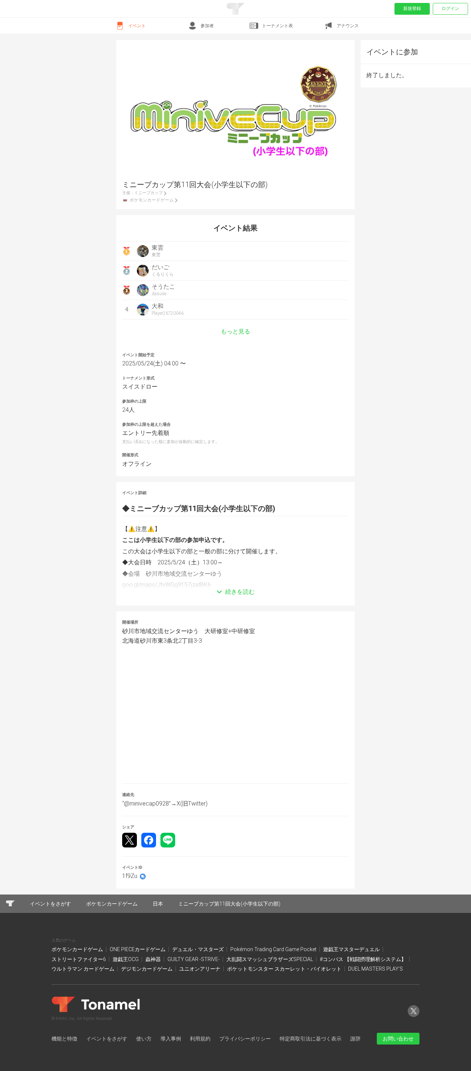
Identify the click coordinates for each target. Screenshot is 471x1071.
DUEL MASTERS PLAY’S (375, 969)
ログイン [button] (450, 8)
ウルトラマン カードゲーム (84, 969)
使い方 (144, 1039)
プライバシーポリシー (245, 1039)
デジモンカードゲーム (147, 969)
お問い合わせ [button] (398, 1039)
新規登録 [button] (412, 8)
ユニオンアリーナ (200, 969)
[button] (235, 581)
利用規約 (200, 1039)
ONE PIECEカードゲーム (138, 949)
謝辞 (355, 1039)
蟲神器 (153, 959)
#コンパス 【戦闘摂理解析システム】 (363, 959)
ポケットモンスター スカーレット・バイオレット (285, 969)
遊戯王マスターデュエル (352, 949)
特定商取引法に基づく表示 (310, 1039)
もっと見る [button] (235, 331)
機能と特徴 (64, 1039)
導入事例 (170, 1039)
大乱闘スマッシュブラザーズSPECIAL (270, 959)
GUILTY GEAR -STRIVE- (194, 959)
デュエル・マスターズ (198, 949)
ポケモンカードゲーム (78, 949)
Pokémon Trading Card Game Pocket (274, 949)
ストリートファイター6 (79, 959)
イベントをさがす (106, 1039)
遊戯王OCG (126, 959)
